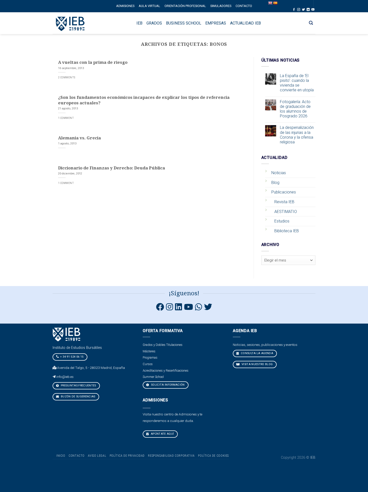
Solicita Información (167, 384)
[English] (270, 3)
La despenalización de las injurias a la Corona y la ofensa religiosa (297, 134)
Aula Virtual (149, 6)
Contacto (244, 6)
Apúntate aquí (162, 433)
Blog (275, 182)
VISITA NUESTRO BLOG (257, 364)
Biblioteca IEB (286, 230)
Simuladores (220, 6)
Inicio (60, 455)
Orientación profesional (185, 6)
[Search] (311, 23)
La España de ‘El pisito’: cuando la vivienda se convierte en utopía (297, 83)
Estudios (281, 221)
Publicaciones (283, 192)
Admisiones (125, 6)
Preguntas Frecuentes (78, 385)
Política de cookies (213, 455)
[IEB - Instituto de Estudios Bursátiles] (70, 23)
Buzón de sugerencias (77, 396)
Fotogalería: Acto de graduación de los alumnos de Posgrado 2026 (295, 109)
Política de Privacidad (127, 455)
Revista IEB (284, 201)
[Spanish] (275, 3)
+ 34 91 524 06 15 (72, 356)
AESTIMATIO (285, 211)
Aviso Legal (97, 455)
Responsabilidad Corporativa (171, 455)
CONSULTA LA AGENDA (256, 353)
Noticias (278, 172)
